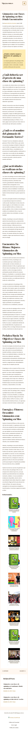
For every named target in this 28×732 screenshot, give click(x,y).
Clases (14, 691)
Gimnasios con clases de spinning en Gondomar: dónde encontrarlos (13, 686)
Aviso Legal (14, 725)
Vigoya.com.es (7, 3)
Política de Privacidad (14, 722)
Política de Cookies (14, 727)
